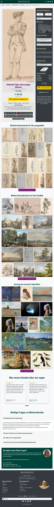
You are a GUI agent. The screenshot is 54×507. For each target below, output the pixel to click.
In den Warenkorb (45, 88)
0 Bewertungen (21, 118)
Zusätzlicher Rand (40, 17)
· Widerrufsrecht (5, 489)
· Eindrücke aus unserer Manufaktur (25, 487)
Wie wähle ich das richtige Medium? (12, 438)
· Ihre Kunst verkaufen (23, 484)
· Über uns (4, 492)
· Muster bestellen (22, 490)
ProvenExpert (12, 400)
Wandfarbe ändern (11, 116)
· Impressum (4, 484)
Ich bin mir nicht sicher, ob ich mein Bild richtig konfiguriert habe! (19, 442)
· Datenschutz (4, 487)
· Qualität (21, 486)
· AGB (3, 486)
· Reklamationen (5, 490)
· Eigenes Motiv (22, 483)
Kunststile (8, 5)
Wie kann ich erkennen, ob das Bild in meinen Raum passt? (17, 433)
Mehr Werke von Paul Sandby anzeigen (27, 278)
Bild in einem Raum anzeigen (25, 116)
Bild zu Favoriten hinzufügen (25, 113)
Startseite (3, 5)
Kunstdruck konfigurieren (19, 99)
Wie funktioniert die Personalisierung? (13, 418)
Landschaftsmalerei (15, 5)
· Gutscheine (21, 489)
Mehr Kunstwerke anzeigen (27, 371)
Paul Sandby (22, 5)
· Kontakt (3, 483)
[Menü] (1, 1)
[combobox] (44, 19)
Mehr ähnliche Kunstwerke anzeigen (27, 190)
